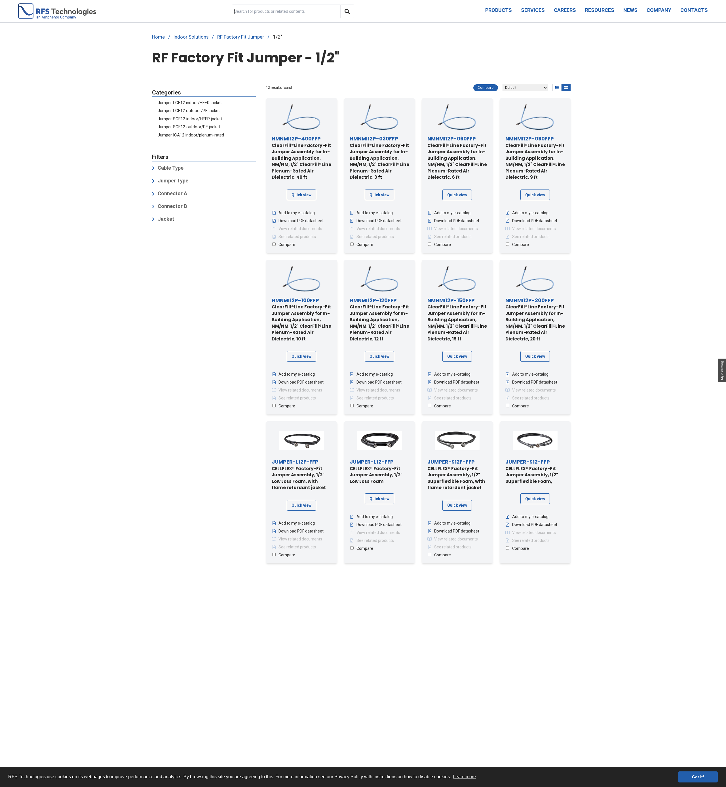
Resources (599, 10)
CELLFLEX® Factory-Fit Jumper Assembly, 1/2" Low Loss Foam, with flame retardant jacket (299, 475)
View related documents (300, 228)
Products (498, 10)
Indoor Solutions (191, 37)
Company (659, 10)
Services (533, 10)
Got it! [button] (698, 777)
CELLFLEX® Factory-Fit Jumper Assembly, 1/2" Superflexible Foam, (531, 471)
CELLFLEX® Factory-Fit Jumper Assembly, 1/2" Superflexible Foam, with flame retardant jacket (456, 475)
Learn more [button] (464, 776)
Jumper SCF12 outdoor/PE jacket (189, 127)
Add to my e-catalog (296, 213)
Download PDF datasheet (301, 220)
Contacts (694, 10)
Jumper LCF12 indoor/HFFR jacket (190, 102)
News (630, 10)
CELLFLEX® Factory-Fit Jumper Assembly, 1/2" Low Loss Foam (376, 471)
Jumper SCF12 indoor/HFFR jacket (190, 118)
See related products (297, 236)
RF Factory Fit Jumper (240, 37)
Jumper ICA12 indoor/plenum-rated (191, 135)
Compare (486, 88)
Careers (565, 10)
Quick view (301, 195)
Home (158, 37)
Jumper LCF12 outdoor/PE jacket (189, 110)
